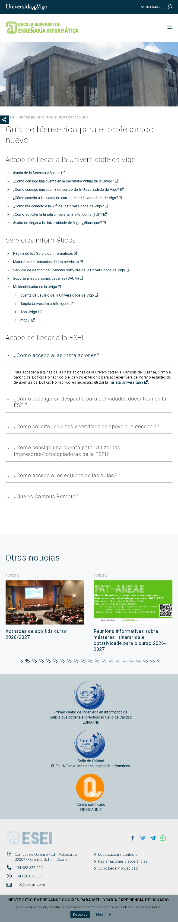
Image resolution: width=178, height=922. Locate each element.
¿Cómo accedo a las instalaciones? (56, 355)
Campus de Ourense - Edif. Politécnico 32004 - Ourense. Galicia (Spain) (46, 857)
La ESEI (10, 117)
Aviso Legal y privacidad (118, 868)
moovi (25, 320)
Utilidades (153, 7)
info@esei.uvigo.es (30, 884)
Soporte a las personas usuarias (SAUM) (46, 278)
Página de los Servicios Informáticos (43, 253)
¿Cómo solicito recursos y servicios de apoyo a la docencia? (86, 426)
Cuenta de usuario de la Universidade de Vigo (57, 295)
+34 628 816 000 (29, 876)
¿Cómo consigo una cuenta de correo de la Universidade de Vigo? (66, 189)
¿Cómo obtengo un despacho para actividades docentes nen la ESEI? (90, 402)
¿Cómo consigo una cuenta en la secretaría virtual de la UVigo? (63, 181)
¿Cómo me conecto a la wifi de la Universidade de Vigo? (58, 206)
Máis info (103, 914)
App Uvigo (28, 312)
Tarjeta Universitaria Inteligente (45, 303)
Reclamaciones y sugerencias (122, 861)
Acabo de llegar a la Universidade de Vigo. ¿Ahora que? (57, 223)
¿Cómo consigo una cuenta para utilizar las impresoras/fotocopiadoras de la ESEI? (67, 451)
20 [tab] (158, 660)
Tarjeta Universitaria (126, 382)
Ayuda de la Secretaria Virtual (36, 173)
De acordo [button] (80, 914)
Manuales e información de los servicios (46, 262)
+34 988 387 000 (29, 868)
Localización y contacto (118, 854)
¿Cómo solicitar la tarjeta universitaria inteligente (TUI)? (57, 214)
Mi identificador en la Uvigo (35, 287)
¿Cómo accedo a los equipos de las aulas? (65, 475)
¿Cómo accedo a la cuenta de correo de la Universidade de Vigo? (65, 198)
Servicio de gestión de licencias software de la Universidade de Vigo (69, 270)
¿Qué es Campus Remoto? (46, 496)
